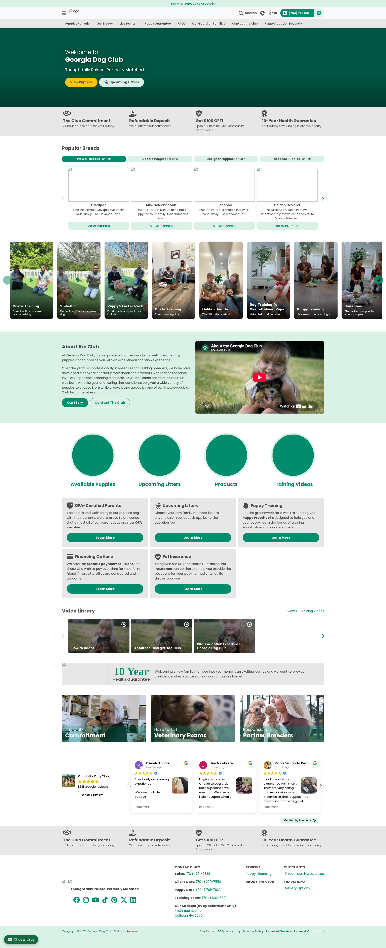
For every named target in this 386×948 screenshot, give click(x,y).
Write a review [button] (92, 795)
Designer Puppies (226, 159)
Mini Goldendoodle (161, 205)
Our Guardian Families (208, 24)
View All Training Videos (305, 611)
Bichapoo (224, 205)
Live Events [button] (128, 24)
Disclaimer (207, 931)
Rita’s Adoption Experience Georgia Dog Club (219, 646)
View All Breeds (94, 159)
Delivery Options (297, 888)
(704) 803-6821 (214, 898)
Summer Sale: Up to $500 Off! (193, 4)
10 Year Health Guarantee (304, 873)
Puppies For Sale (77, 24)
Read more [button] (155, 807)
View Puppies (81, 82)
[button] (64, 13)
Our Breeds (104, 24)
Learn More (105, 537)
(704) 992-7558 (208, 881)
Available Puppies (93, 484)
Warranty (233, 931)
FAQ (221, 931)
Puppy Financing (259, 873)
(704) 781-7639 (208, 889)
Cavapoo (99, 205)
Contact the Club (245, 24)
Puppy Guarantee (158, 24)
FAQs (181, 24)
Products (226, 484)
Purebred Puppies (292, 159)
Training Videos (293, 484)
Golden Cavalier (287, 205)
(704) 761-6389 (198, 873)
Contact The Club (110, 402)
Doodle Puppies (160, 159)
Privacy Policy (253, 931)
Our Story (75, 402)
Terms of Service (278, 931)
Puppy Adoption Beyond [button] (282, 24)
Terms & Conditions (309, 931)
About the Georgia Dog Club (157, 648)
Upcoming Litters (124, 82)
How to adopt (82, 648)
